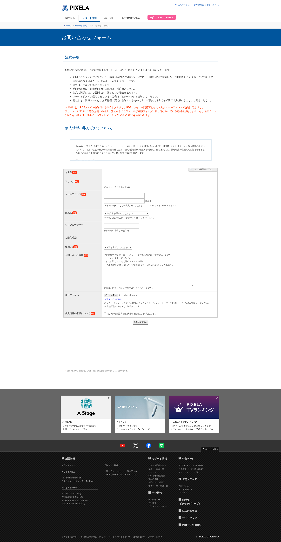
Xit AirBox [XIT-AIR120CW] (73, 504)
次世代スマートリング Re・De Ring (78, 481)
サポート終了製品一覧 (158, 486)
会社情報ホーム (155, 499)
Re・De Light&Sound (71, 478)
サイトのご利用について (119, 537)
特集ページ (188, 458)
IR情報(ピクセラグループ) (207, 5)
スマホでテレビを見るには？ (191, 469)
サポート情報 (89, 18)
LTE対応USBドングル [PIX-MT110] (120, 474)
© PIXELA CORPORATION (207, 537)
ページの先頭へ (211, 449)
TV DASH (183, 493)
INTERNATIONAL (131, 18)
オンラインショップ (160, 18)
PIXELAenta (184, 486)
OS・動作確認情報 (156, 476)
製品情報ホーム (68, 465)
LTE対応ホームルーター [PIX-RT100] (121, 471)
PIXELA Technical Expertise (191, 465)
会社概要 (152, 503)
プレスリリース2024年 (158, 506)
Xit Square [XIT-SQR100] (72, 497)
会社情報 (109, 18)
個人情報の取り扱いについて (93, 537)
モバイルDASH (185, 489)
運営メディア (189, 479)
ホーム (69, 26)
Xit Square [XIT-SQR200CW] (74, 500)
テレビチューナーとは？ (189, 472)
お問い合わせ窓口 (156, 482)
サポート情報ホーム (157, 465)
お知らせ (152, 472)
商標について (139, 537)
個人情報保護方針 (69, 537)
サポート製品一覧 (156, 469)
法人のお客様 (183, 5)
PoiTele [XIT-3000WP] (71, 493)
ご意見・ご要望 (155, 537)
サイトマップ (189, 517)
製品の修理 (153, 479)
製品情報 (70, 18)
